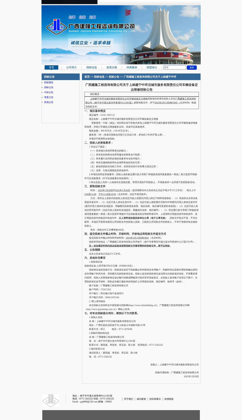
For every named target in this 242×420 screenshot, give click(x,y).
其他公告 (48, 102)
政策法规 (112, 67)
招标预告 (48, 82)
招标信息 (91, 67)
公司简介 (71, 67)
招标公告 (48, 87)
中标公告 (48, 92)
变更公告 (48, 97)
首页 (51, 67)
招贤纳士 (152, 67)
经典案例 (132, 67)
